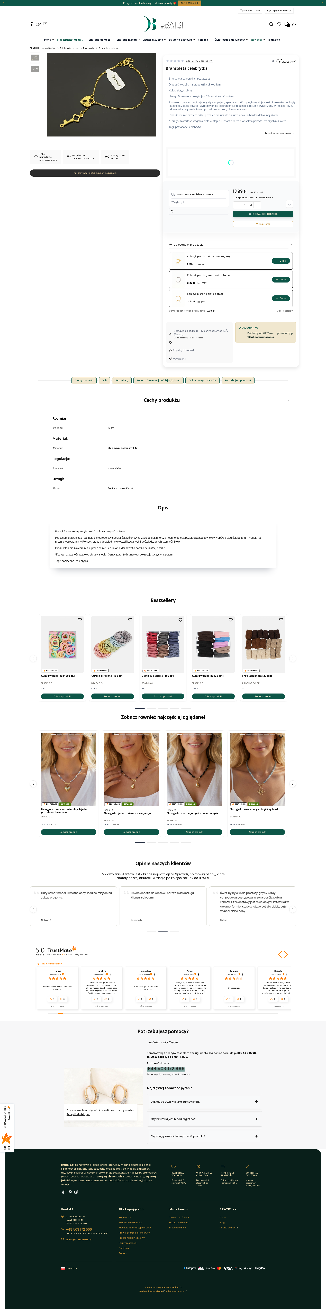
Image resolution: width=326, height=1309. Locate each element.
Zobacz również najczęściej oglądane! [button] (158, 380)
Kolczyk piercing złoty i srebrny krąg (209, 256)
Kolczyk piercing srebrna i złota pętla (210, 275)
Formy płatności (128, 1243)
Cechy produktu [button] (84, 380)
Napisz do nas (228, 1227)
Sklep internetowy (161, 1287)
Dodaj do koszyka (265, 214)
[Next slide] (292, 909)
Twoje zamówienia (180, 1217)
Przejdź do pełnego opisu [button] (278, 133)
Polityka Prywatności (130, 1222)
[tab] (140, 708)
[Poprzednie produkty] (33, 658)
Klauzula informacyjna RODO (135, 1227)
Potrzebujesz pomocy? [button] (238, 380)
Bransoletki (89, 48)
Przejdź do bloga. (78, 1114)
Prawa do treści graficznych (134, 1232)
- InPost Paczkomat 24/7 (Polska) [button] (201, 332)
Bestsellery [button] (122, 380)
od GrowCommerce (175, 1291)
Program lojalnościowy (132, 1237)
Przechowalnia (177, 1227)
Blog (222, 1222)
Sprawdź (176, 3)
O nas (223, 1217)
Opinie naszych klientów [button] (202, 380)
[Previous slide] (33, 909)
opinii (75, 954)
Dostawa (124, 1248)
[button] (271, 24)
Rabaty (123, 1253)
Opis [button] (104, 380)
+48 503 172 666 (251, 10)
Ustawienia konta (179, 1222)
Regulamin (125, 1217)
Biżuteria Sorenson (69, 48)
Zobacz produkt (62, 696)
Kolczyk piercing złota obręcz (205, 294)
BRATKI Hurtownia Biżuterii (43, 48)
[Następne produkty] (292, 658)
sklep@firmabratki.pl (280, 10)
